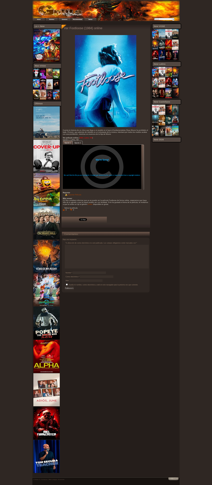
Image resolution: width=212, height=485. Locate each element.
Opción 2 (77, 143)
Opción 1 (68, 143)
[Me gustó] (64, 210)
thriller (90, 204)
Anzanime (61, 479)
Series (90, 19)
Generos (64, 19)
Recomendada (77, 19)
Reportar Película (74, 195)
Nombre (69, 273)
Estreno (51, 19)
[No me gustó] (71, 210)
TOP (174, 478)
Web (67, 281)
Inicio (39, 19)
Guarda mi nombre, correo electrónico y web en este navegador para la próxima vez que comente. (103, 285)
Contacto (44, 479)
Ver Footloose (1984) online (83, 28)
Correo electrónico (73, 277)
